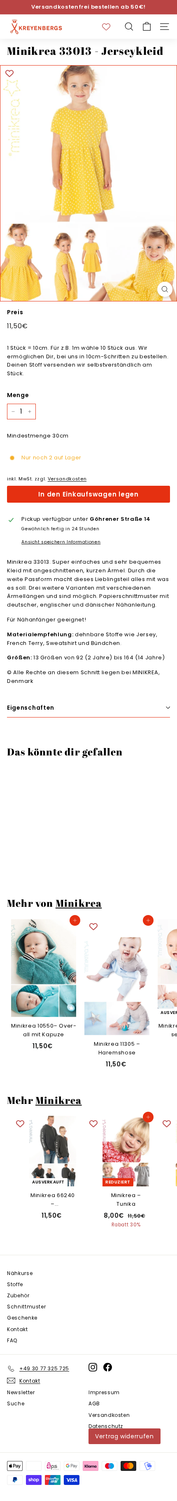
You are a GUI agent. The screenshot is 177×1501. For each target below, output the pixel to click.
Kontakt (17, 1329)
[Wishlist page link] (110, 27)
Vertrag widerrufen (124, 1436)
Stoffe (15, 1284)
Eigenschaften (30, 707)
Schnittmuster (26, 1306)
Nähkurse (20, 1273)
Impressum (104, 1392)
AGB (94, 1403)
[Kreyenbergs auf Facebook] (107, 1367)
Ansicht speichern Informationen (60, 542)
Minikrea (79, 903)
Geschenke (22, 1317)
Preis (15, 312)
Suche (15, 1403)
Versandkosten (67, 478)
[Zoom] (164, 289)
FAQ (12, 1340)
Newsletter (21, 1392)
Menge (18, 395)
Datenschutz (105, 1426)
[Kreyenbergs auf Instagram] (92, 1367)
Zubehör (18, 1295)
